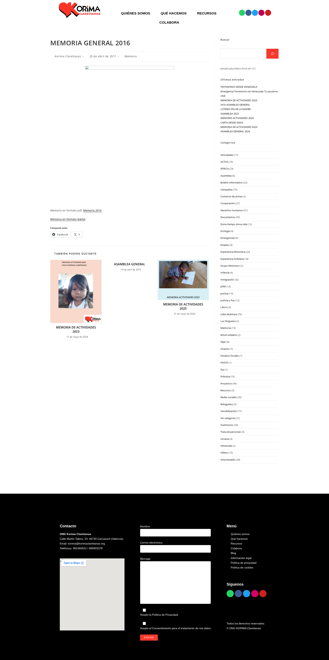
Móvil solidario (228, 335)
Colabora (169, 22)
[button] (136, 13)
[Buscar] (272, 54)
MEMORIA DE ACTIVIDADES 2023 (76, 329)
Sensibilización (228, 411)
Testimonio (226, 425)
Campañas (226, 189)
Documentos (227, 217)
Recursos (206, 13)
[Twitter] (255, 13)
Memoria (131, 56)
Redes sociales (228, 397)
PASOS (224, 362)
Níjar (223, 342)
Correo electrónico (151, 542)
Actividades (226, 155)
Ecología (225, 231)
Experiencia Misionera (232, 251)
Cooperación (227, 203)
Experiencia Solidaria (232, 259)
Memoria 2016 (92, 210)
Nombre (145, 526)
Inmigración (227, 279)
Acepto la (159, 614)
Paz (222, 369)
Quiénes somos (135, 13)
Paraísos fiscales (229, 355)
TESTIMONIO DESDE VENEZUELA (238, 86)
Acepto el (175, 628)
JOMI (223, 286)
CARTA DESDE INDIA (231, 122)
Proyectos (226, 383)
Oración (224, 349)
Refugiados (226, 404)
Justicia (224, 293)
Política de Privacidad (165, 614)
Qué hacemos (174, 13)
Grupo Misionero (230, 265)
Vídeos (224, 452)
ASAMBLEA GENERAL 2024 (235, 131)
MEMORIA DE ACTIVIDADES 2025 (183, 306)
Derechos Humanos (231, 210)
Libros (224, 307)
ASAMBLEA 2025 (229, 113)
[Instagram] (261, 13)
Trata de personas (230, 432)
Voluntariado (227, 459)
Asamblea (226, 175)
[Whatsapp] (242, 13)
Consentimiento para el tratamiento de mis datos (181, 628)
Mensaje (145, 558)
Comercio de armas (231, 196)
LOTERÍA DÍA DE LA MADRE (235, 109)
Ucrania (224, 439)
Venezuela (226, 445)
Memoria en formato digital (67, 219)
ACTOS (224, 161)
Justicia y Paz (227, 300)
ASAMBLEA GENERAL (129, 264)
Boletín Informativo (231, 182)
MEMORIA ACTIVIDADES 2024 (237, 118)
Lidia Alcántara (228, 314)
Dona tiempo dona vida (233, 224)
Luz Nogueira (228, 321)
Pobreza (225, 376)
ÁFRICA (224, 168)
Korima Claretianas (68, 56)
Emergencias (227, 238)
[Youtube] (268, 13)
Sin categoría (227, 418)
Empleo (224, 245)
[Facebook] (248, 13)
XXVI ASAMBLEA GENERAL (235, 104)
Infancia (224, 272)
